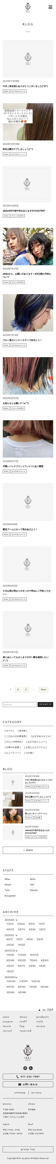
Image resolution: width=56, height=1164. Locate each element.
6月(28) (44, 986)
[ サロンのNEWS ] (14, 741)
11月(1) (10, 923)
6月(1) (10, 939)
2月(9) (42, 965)
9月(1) (32, 923)
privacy (36, 1093)
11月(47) (23, 981)
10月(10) (34, 954)
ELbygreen (10, 895)
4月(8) (32, 929)
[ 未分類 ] (22, 730)
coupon (8, 1021)
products (42, 1017)
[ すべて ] (9, 730)
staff (23, 1021)
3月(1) (42, 929)
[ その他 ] (29, 752)
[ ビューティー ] (13, 752)
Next (43, 690)
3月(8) (32, 965)
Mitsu (7, 879)
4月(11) (21, 965)
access (40, 1026)
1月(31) (10, 971)
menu (23, 1017)
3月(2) (40, 939)
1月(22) (21, 944)
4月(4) (29, 939)
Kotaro (8, 884)
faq (22, 1026)
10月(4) (21, 923)
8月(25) (22, 960)
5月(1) (19, 939)
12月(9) (10, 954)
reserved (25, 1031)
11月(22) (22, 954)
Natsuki (34, 890)
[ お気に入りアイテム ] (35, 747)
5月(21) (10, 965)
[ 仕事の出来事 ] (13, 747)
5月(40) (10, 992)
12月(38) (11, 981)
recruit (7, 1031)
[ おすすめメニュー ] (36, 741)
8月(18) (22, 986)
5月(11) (21, 929)
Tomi (7, 890)
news (6, 1017)
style (39, 1021)
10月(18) (35, 981)
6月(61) (45, 960)
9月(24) (10, 960)
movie (7, 1026)
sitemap (20, 1093)
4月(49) (22, 992)
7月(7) (42, 923)
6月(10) (10, 929)
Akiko (32, 879)
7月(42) (33, 960)
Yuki (32, 884)
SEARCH (45, 704)
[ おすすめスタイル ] (41, 736)
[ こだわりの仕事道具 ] (16, 736)
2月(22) (10, 944)
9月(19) (10, 986)
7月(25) (33, 986)
